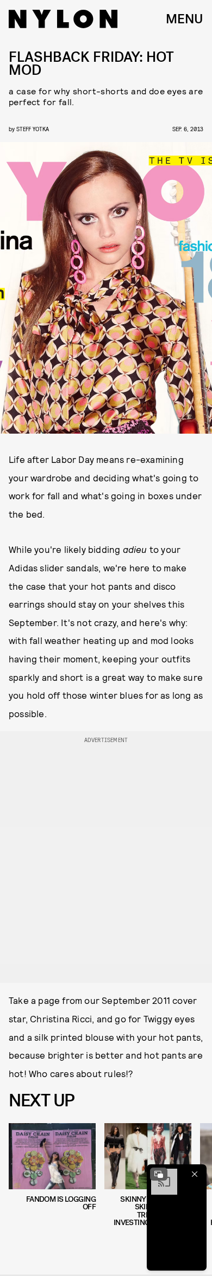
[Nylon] (63, 19)
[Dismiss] (194, 1174)
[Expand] (158, 1174)
